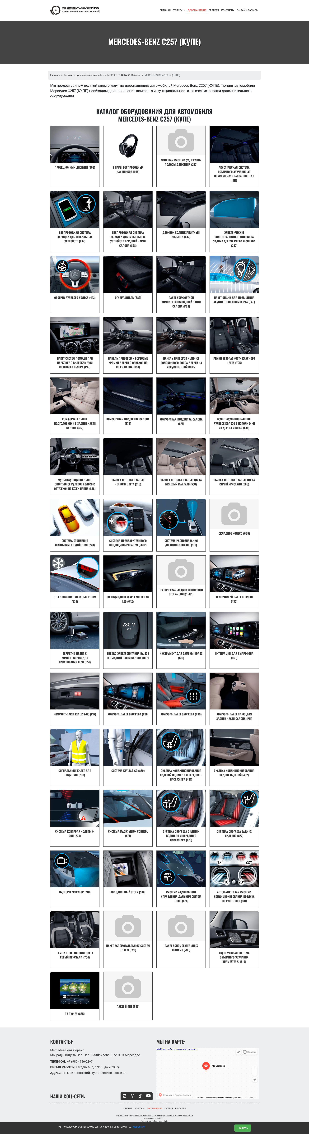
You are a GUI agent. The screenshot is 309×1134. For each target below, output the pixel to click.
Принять (243, 1127)
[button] (179, 10)
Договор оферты (124, 1115)
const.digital (163, 1121)
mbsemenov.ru (150, 1118)
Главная (55, 75)
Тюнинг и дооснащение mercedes (83, 75)
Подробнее (138, 1126)
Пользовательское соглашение (147, 1115)
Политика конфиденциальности (178, 1115)
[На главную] (74, 10)
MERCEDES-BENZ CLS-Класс (124, 75)
